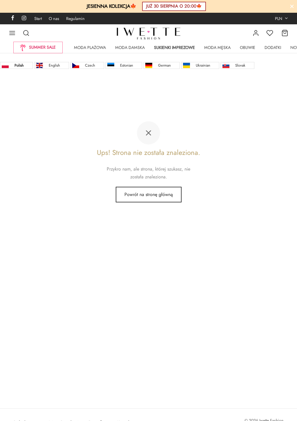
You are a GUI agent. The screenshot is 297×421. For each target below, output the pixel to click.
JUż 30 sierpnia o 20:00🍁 (174, 6)
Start (38, 18)
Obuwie (247, 47)
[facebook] (13, 18)
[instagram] (23, 18)
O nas (54, 18)
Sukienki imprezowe (174, 47)
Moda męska (217, 47)
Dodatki (273, 47)
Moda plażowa (90, 47)
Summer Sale (42, 47)
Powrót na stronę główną (148, 194)
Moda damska (130, 47)
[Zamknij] (292, 6)
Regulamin (75, 18)
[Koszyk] (284, 33)
